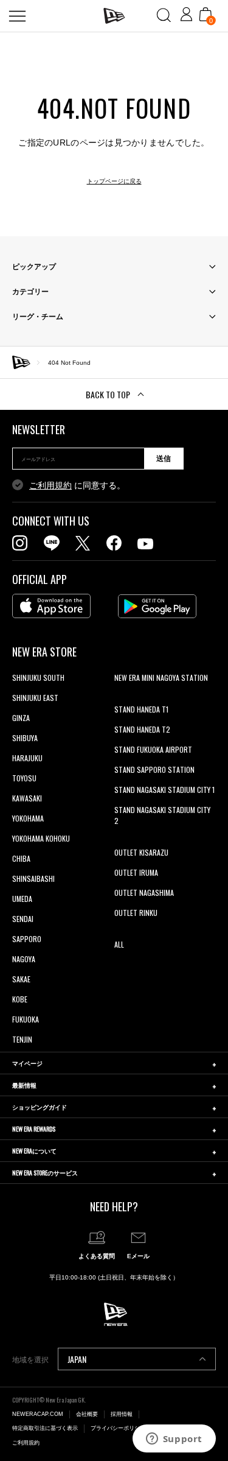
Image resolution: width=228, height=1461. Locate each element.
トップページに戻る (114, 181)
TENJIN (22, 1039)
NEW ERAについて (34, 1150)
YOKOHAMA (28, 818)
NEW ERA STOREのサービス (45, 1172)
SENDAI (22, 919)
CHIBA (21, 858)
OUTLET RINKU (135, 912)
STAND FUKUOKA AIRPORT (153, 749)
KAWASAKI (27, 798)
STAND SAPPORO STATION (154, 769)
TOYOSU (24, 778)
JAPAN (76, 1359)
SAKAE (21, 979)
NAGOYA (23, 959)
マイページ (27, 1063)
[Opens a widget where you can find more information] (174, 1439)
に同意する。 (77, 485)
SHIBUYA (25, 738)
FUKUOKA (25, 1019)
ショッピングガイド (39, 1106)
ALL (119, 944)
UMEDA (22, 898)
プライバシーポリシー (118, 1428)
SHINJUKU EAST (35, 697)
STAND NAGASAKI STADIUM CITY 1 (164, 789)
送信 (163, 458)
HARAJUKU (27, 758)
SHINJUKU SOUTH (38, 677)
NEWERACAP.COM (37, 1414)
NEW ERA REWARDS (33, 1128)
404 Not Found (69, 362)
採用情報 (122, 1414)
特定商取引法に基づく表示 (45, 1428)
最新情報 (24, 1085)
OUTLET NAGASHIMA (144, 892)
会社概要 (87, 1414)
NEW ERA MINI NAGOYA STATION (161, 677)
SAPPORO (26, 939)
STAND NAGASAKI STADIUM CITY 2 (162, 815)
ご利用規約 (50, 485)
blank (122, 697)
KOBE (19, 999)
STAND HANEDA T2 (142, 729)
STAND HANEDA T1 (141, 709)
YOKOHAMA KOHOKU (41, 838)
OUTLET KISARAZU (141, 852)
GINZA (21, 718)
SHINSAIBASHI (33, 878)
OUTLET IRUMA (136, 872)
